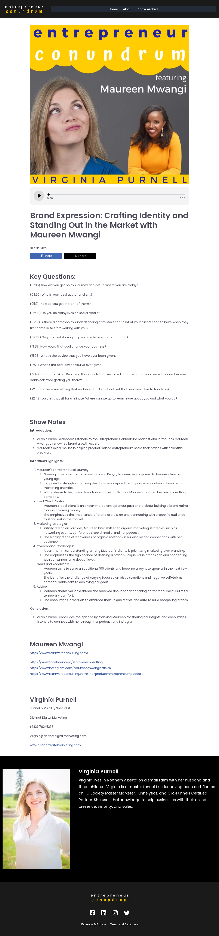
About (128, 9)
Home (113, 9)
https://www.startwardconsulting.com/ (59, 653)
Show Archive (148, 9)
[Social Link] (92, 913)
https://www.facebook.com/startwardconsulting (66, 662)
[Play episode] (39, 196)
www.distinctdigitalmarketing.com (55, 745)
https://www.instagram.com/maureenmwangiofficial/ (70, 668)
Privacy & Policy (93, 924)
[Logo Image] (24, 9)
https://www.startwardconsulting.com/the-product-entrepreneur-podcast (86, 674)
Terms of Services (124, 924)
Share (48, 256)
